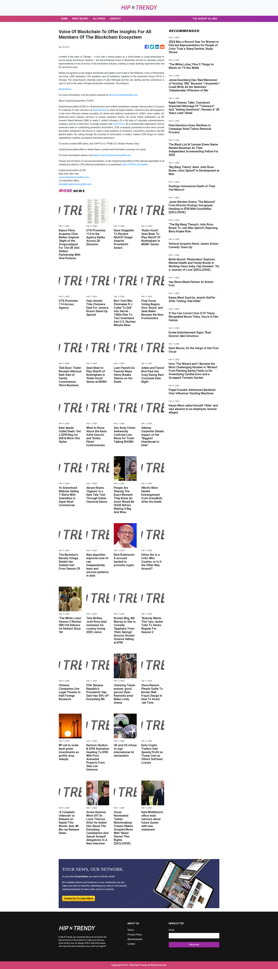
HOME (64, 18)
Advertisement (134, 939)
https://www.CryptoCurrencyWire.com (112, 155)
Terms (130, 930)
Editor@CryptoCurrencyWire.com (75, 184)
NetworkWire (99, 110)
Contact (131, 943)
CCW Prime (119, 124)
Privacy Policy (134, 934)
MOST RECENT (80, 18)
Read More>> (65, 89)
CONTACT (115, 18)
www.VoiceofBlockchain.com (123, 95)
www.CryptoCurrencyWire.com (74, 177)
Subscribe (194, 944)
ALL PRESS (99, 18)
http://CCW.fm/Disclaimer (135, 164)
